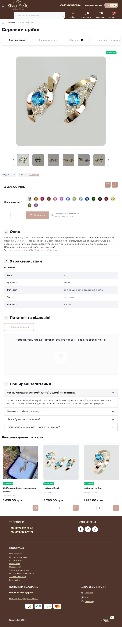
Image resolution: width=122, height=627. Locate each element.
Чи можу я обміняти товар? (24, 411)
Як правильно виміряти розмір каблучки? (33, 427)
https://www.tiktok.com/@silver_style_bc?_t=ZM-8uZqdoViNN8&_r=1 (95, 529)
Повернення (15, 567)
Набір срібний (51, 488)
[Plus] (20, 215)
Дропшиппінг (15, 560)
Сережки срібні (18, 250)
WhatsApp (89, 602)
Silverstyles (34, 175)
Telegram (89, 593)
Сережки (11, 22)
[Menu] (3, 5)
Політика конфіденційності (21, 573)
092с (30, 250)
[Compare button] (115, 185)
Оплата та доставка (18, 557)
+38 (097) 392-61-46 (21, 528)
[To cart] (35, 508)
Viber (87, 597)
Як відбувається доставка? (23, 419)
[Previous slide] (13, 160)
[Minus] (7, 215)
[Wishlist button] (108, 185)
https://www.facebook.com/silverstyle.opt (81, 529)
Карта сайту (14, 580)
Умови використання (19, 570)
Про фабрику (15, 554)
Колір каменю (13, 202)
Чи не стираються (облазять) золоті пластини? (41, 392)
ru (108, 5)
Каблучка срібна (93, 488)
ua (114, 5)
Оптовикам (14, 563)
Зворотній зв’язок (17, 577)
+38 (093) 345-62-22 (21, 532)
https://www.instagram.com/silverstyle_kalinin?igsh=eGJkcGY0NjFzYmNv (88, 529)
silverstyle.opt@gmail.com (23, 598)
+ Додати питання (19, 327)
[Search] (62, 15)
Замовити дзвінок (93, 5)
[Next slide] (108, 160)
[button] (107, 620)
